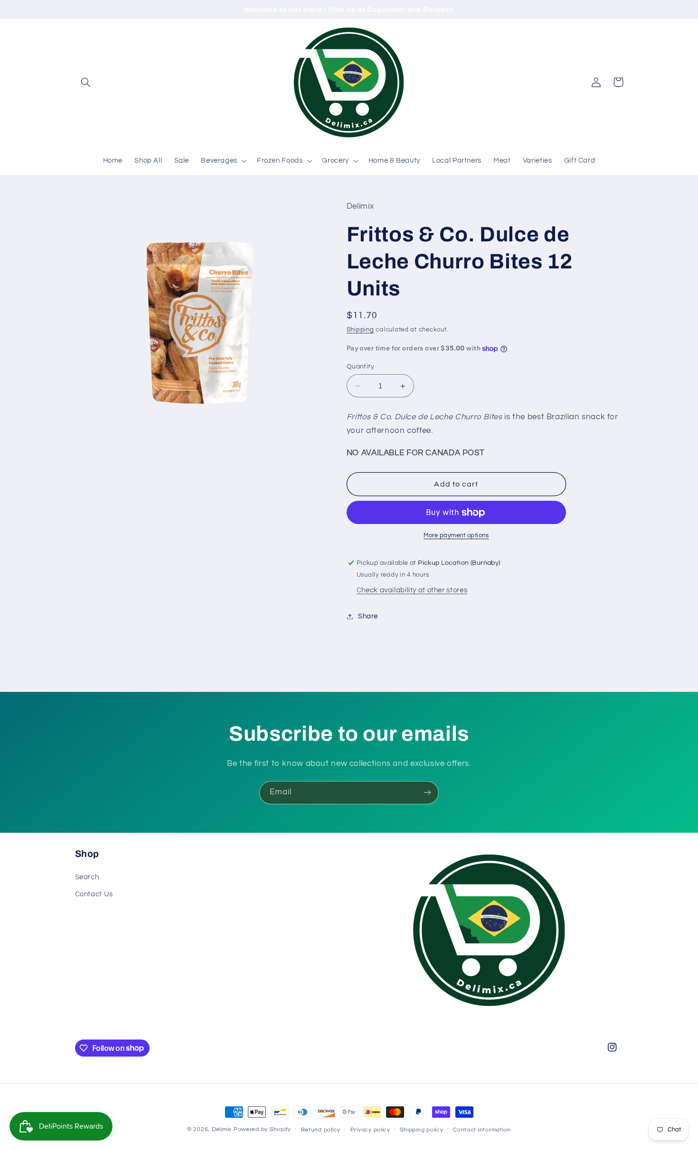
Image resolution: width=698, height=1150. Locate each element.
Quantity (360, 366)
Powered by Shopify (262, 1129)
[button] (86, 82)
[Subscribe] (427, 792)
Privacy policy (370, 1129)
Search (87, 877)
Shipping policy (421, 1129)
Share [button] (368, 616)
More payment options (456, 536)
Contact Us (94, 894)
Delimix (222, 1129)
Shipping (360, 330)
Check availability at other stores (412, 590)
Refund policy (321, 1129)
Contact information (482, 1129)
